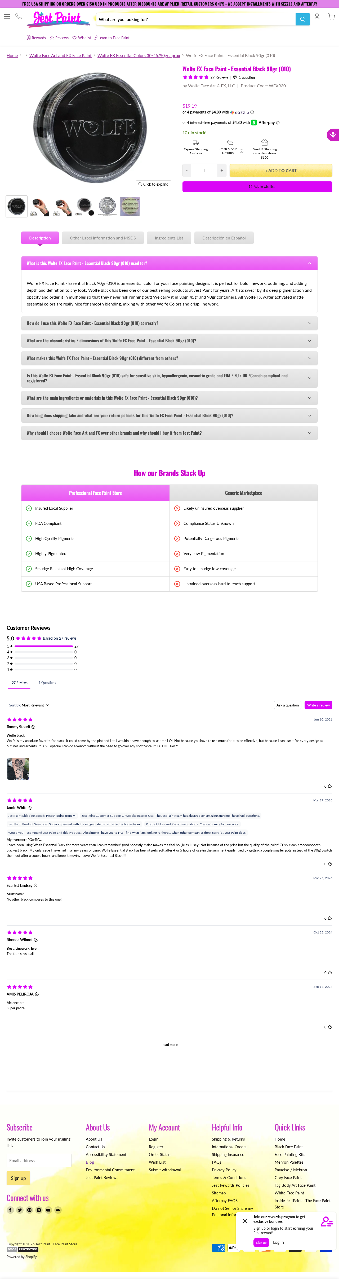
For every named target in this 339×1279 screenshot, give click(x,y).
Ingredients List (169, 237)
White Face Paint (289, 1192)
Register (156, 1146)
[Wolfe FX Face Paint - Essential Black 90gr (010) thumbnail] (16, 206)
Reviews (62, 38)
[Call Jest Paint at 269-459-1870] (18, 16)
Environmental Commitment (110, 1169)
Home (12, 55)
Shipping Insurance (228, 1154)
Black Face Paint (289, 1146)
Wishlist (84, 38)
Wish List (157, 1162)
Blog (90, 1162)
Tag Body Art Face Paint (295, 1185)
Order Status (160, 1154)
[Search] (303, 19)
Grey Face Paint (288, 1177)
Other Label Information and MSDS (103, 237)
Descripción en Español (224, 237)
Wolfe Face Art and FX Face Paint (60, 55)
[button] (257, 112)
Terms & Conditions (229, 1177)
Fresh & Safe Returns (231, 151)
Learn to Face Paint (114, 38)
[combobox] (196, 19)
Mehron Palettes (289, 1162)
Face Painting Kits (290, 1154)
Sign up (18, 1178)
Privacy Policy (224, 1169)
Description (40, 237)
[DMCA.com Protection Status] (23, 1251)
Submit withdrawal (165, 1169)
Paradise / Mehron (291, 1169)
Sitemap (219, 1192)
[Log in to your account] (317, 16)
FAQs (216, 1162)
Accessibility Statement (106, 1154)
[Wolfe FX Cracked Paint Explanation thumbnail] (129, 206)
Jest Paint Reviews (102, 1177)
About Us (94, 1139)
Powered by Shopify (22, 1257)
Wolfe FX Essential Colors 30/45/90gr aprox (138, 55)
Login (153, 1139)
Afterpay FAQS (225, 1200)
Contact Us (95, 1146)
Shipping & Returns (228, 1139)
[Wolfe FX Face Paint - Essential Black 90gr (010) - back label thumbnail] (107, 206)
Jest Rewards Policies (230, 1185)
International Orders (229, 1146)
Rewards (39, 38)
